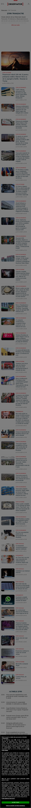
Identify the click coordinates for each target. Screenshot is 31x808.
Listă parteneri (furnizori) (8, 798)
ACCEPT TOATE (15, 802)
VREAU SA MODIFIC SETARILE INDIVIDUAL (15, 805)
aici (23, 765)
